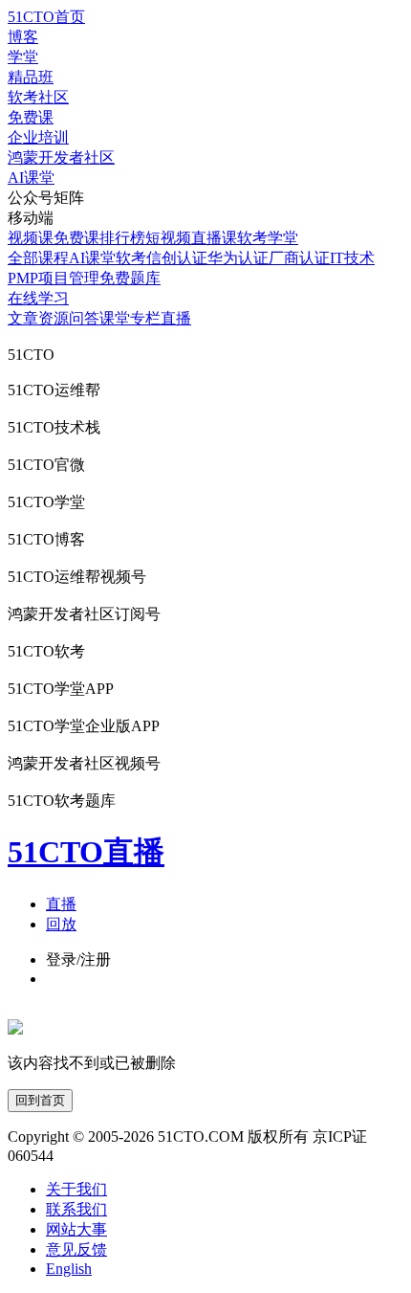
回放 (61, 924)
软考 (131, 258)
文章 (23, 318)
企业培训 (38, 137)
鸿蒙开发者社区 (61, 157)
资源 (53, 318)
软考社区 (38, 97)
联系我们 (76, 1209)
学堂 (23, 57)
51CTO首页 (46, 17)
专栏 (145, 318)
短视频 (168, 238)
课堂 (114, 318)
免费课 (31, 117)
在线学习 (38, 298)
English (69, 1268)
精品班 (31, 77)
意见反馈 (76, 1249)
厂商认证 (299, 258)
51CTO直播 (86, 852)
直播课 (214, 238)
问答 (84, 318)
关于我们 (76, 1189)
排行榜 (122, 238)
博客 (23, 37)
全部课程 (38, 258)
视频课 (31, 238)
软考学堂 (267, 238)
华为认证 (238, 258)
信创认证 (176, 258)
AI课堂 (31, 177)
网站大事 (76, 1229)
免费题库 (130, 278)
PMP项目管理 (53, 278)
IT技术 (352, 258)
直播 (176, 318)
